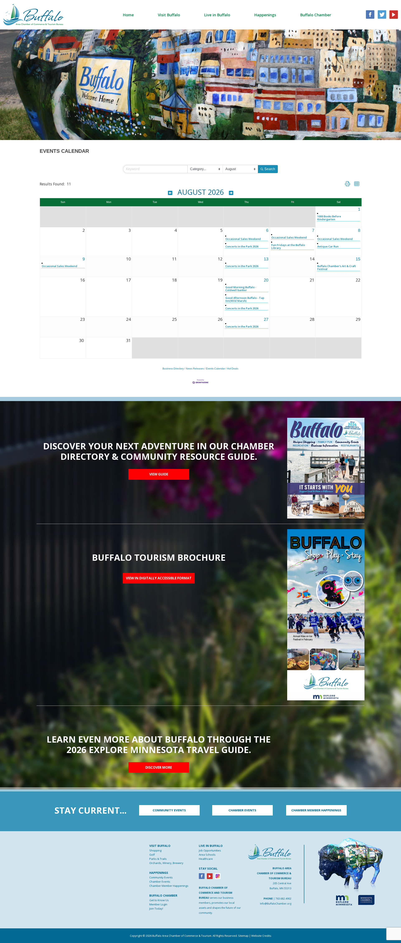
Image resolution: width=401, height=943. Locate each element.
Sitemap (243, 936)
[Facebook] (202, 876)
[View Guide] (325, 468)
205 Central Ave (282, 883)
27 (266, 319)
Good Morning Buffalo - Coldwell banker (240, 289)
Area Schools (207, 854)
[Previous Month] (170, 193)
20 (266, 280)
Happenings (265, 14)
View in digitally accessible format (159, 578)
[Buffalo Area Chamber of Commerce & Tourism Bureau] (33, 14)
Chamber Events (159, 881)
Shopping (155, 850)
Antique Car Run (328, 246)
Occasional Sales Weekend (243, 238)
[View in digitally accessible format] (325, 614)
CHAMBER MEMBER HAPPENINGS (316, 810)
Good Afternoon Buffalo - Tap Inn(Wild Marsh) (244, 299)
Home (128, 14)
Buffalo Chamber (315, 14)
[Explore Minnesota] (342, 899)
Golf (152, 854)
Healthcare (206, 859)
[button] (347, 183)
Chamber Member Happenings (168, 886)
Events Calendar (215, 368)
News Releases (195, 368)
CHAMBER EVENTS (242, 810)
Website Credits (261, 936)
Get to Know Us (159, 900)
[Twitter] (382, 14)
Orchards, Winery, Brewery (166, 863)
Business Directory (173, 368)
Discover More (158, 767)
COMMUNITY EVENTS (169, 810)
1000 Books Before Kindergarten (329, 218)
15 (358, 259)
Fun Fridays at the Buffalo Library (288, 246)
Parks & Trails (158, 859)
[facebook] (370, 14)
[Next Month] (231, 193)
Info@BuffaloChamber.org (275, 903)
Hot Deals (232, 368)
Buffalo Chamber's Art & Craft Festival (336, 267)
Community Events (161, 877)
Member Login (158, 904)
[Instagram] (218, 876)
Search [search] (269, 169)
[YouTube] (393, 14)
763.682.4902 (283, 898)
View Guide (158, 474)
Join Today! (156, 908)
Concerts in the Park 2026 (241, 246)
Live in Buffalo (217, 14)
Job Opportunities (210, 850)
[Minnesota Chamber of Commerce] (366, 899)
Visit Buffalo (169, 14)
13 (266, 259)
